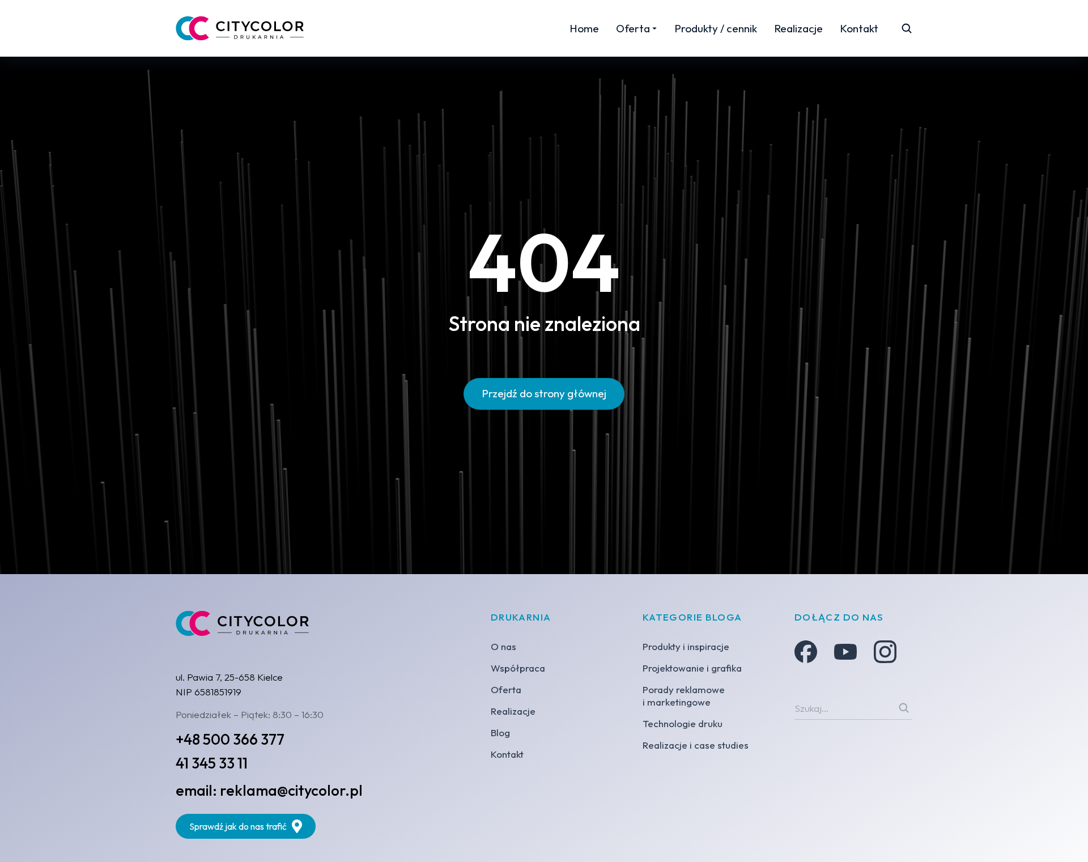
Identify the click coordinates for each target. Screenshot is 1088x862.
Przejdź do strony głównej (544, 393)
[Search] (903, 707)
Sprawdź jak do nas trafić (238, 826)
